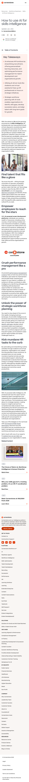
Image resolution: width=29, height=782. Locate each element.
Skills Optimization (7, 561)
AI (14, 122)
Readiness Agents (7, 555)
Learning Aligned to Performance (11, 632)
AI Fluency (4, 639)
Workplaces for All (7, 662)
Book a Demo (8, 529)
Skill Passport (5, 607)
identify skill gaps (7, 324)
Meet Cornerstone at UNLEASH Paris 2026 (13, 495)
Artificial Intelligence (8, 13)
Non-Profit (4, 689)
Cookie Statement (7, 769)
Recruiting (4, 570)
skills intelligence (17, 123)
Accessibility (5, 734)
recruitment (6, 191)
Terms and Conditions (8, 773)
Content (4, 592)
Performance (5, 576)
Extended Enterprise (7, 589)
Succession (5, 573)
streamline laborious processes (12, 192)
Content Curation (6, 647)
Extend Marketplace (7, 616)
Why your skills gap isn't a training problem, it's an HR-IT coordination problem (12, 479)
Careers (4, 721)
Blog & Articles (6, 749)
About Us (4, 709)
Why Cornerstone (6, 697)
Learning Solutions (7, 582)
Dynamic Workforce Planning (10, 650)
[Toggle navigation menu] (25, 3)
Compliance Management (9, 635)
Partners (4, 724)
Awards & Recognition (8, 730)
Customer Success (7, 703)
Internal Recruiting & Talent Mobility (12, 656)
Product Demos (6, 743)
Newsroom (5, 718)
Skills (24, 11)
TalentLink (4, 604)
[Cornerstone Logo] (7, 3)
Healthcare (5, 674)
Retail (3, 686)
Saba (3, 598)
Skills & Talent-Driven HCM (9, 626)
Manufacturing (6, 680)
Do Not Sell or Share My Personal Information (11, 778)
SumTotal (4, 601)
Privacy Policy (6, 765)
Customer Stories (6, 706)
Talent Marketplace (7, 567)
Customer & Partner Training (10, 659)
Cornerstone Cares (7, 715)
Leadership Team (6, 700)
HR (2, 579)
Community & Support (8, 539)
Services (4, 610)
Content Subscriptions (8, 595)
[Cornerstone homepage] (14, 517)
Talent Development (7, 564)
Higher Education (6, 683)
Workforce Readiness (15, 11)
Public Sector (5, 668)
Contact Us (5, 536)
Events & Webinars (7, 746)
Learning (4, 585)
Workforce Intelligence (8, 558)
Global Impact (6, 727)
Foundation (5, 712)
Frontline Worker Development (10, 653)
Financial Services (7, 671)
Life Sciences (5, 677)
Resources (5, 11)
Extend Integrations (7, 613)
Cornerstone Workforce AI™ (9, 548)
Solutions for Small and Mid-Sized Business (14, 623)
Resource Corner (6, 739)
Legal (4, 761)
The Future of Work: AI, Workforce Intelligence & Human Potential (12, 444)
